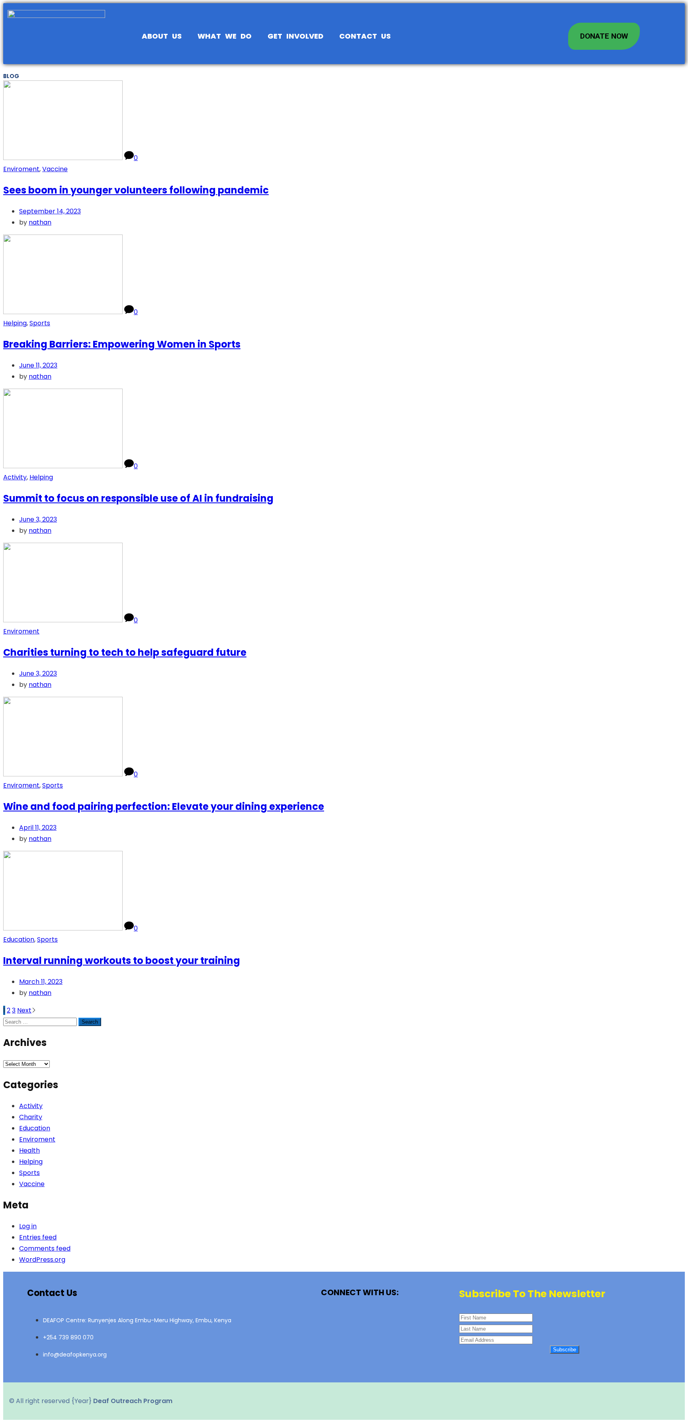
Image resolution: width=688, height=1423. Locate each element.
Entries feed (38, 1237)
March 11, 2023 (41, 981)
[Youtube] (388, 1319)
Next (24, 1010)
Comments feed (44, 1248)
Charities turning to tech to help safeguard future (124, 652)
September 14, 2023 (50, 211)
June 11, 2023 (38, 365)
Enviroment (21, 169)
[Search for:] (40, 1021)
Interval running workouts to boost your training (121, 960)
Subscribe (564, 1350)
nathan (40, 222)
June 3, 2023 (38, 519)
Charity (30, 1117)
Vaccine (55, 169)
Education (18, 939)
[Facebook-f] (332, 1319)
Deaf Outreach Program (132, 1400)
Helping (15, 323)
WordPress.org (42, 1259)
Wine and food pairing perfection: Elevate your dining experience (163, 806)
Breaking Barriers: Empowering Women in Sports (121, 344)
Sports (39, 323)
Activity (15, 477)
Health (29, 1150)
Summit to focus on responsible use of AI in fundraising (138, 498)
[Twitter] (360, 1319)
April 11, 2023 (38, 827)
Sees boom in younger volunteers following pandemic (136, 190)
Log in (28, 1226)
